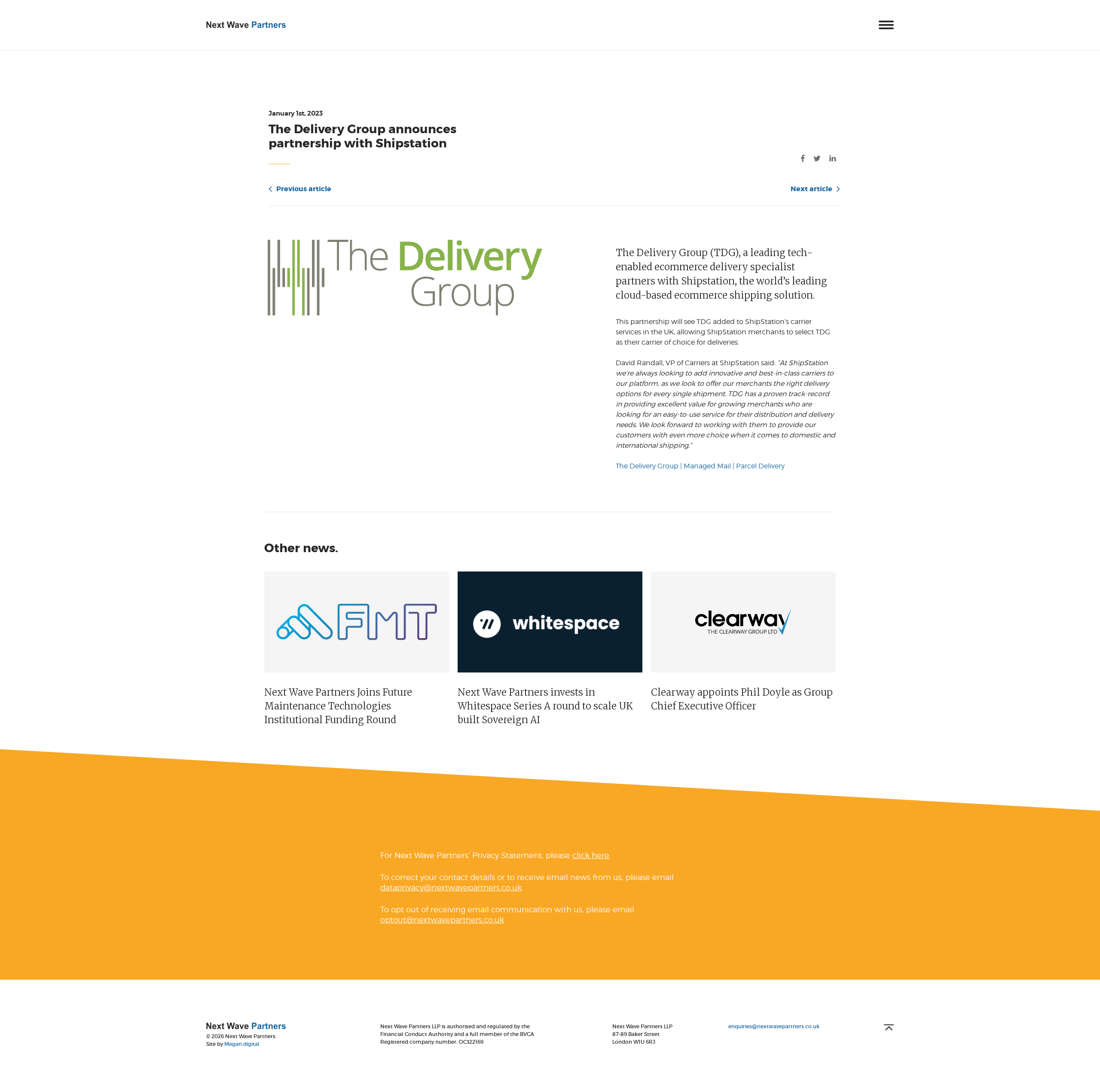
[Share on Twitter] (817, 159)
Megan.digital (242, 1044)
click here (590, 855)
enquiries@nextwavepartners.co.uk (773, 1026)
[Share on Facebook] (803, 159)
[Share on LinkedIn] (832, 159)
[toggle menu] (886, 25)
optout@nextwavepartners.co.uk (442, 919)
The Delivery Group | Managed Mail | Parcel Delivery (700, 466)
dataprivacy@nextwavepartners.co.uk (451, 887)
